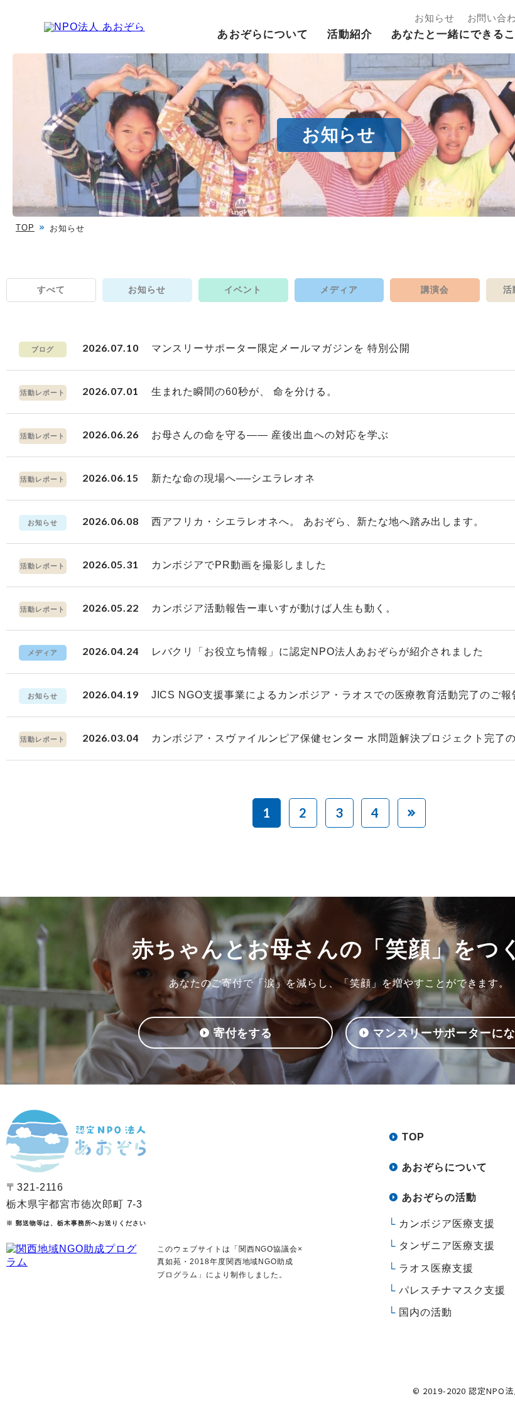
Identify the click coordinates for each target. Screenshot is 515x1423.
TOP (25, 227)
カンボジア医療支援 (447, 1223)
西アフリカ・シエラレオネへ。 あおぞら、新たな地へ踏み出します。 (318, 521)
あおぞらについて (262, 34)
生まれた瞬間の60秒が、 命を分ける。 (244, 391)
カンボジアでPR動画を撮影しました (239, 565)
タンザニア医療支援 (447, 1245)
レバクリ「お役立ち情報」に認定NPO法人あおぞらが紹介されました (317, 651)
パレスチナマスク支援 (452, 1290)
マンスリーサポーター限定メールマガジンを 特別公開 (280, 348)
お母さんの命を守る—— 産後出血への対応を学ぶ (270, 435)
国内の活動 (425, 1312)
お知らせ (435, 18)
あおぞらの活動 (439, 1197)
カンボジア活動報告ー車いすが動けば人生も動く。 (273, 608)
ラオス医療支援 (436, 1268)
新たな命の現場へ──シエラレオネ (233, 478)
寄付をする (243, 1033)
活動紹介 (349, 34)
